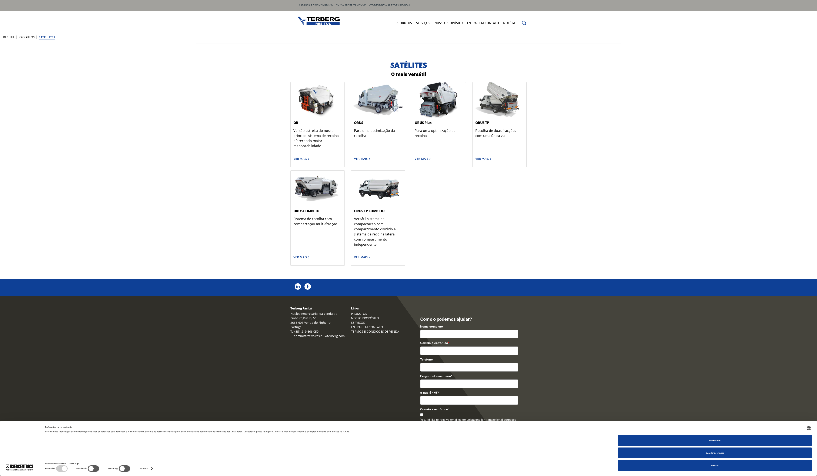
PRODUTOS (404, 23)
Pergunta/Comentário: (436, 376)
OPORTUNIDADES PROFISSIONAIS (389, 4)
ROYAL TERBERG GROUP (351, 4)
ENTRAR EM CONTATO (483, 23)
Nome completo (431, 326)
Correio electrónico (434, 343)
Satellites (47, 37)
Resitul (9, 37)
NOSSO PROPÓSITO (448, 23)
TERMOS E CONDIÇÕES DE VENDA (375, 331)
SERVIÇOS (423, 23)
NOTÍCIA (509, 23)
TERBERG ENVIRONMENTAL (316, 4)
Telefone (426, 359)
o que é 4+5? (429, 392)
